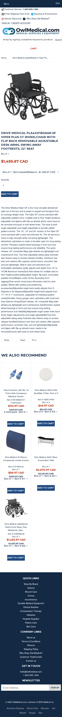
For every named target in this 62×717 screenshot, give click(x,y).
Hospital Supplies (31, 618)
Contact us (31, 660)
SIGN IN (6, 23)
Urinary (31, 595)
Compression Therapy (31, 610)
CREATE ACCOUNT (21, 23)
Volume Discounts (12, 18)
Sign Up (55, 688)
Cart (33, 48)
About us (31, 637)
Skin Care (31, 626)
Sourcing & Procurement (45, 13)
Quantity (5, 179)
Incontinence (31, 599)
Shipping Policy (31, 649)
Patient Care (31, 622)
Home (3, 57)
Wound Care (31, 591)
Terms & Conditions (31, 641)
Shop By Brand (31, 583)
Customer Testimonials (31, 656)
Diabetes (31, 614)
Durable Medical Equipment (31, 603)
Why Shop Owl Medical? (38, 18)
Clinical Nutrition (31, 607)
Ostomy (31, 587)
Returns (31, 645)
